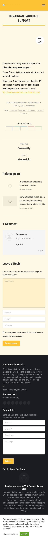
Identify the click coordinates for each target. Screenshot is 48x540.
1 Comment (30, 106)
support (40, 110)
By (33, 102)
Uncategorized (20, 102)
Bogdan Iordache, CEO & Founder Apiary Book (24, 487)
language (22, 110)
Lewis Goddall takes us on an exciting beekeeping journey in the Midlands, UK (32, 201)
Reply (40, 250)
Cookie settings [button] (11, 534)
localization (31, 110)
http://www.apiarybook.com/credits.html (21, 92)
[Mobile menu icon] (43, 5)
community (13, 110)
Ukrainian (24, 113)
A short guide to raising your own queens (31, 183)
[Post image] (10, 186)
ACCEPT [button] (24, 534)
